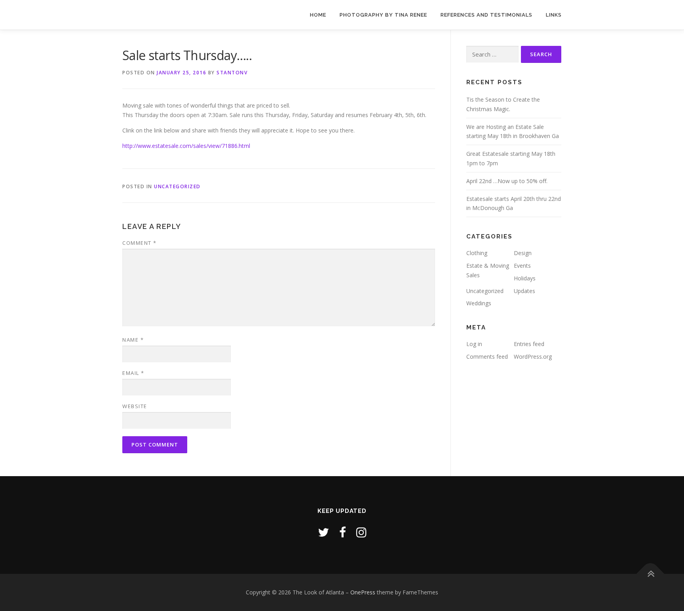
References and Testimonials (486, 15)
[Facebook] (342, 532)
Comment (139, 242)
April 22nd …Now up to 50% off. (506, 181)
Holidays (525, 278)
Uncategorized (177, 186)
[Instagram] (361, 532)
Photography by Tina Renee (383, 15)
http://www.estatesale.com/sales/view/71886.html (186, 145)
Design (523, 253)
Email (133, 372)
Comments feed (487, 356)
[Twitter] (323, 532)
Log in (474, 344)
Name (133, 339)
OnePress (362, 592)
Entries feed (529, 344)
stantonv (232, 72)
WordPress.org (533, 356)
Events (522, 265)
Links (554, 15)
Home (318, 15)
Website (134, 406)
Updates (524, 291)
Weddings (478, 303)
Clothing (476, 253)
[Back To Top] (650, 574)
